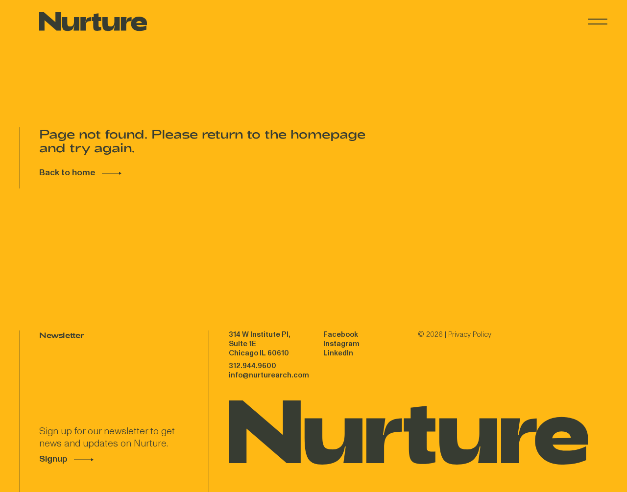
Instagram (341, 344)
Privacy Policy (469, 334)
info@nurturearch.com (269, 375)
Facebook (340, 334)
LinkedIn (338, 353)
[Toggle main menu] (597, 21)
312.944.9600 (252, 366)
